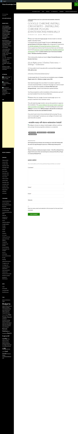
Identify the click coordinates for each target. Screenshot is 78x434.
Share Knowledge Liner (9, 4)
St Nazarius (8, 343)
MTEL (5, 324)
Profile (47, 11)
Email (29, 193)
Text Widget (4, 344)
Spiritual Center (5, 342)
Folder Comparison (5, 311)
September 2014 (5, 187)
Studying (4, 259)
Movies (3, 231)
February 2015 (5, 178)
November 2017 (5, 167)
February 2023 (5, 160)
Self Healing (4, 254)
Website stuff (5, 272)
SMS (8, 340)
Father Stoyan (7, 310)
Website (30, 200)
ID (2, 318)
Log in (3, 286)
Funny (3, 220)
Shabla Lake (4, 340)
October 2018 (5, 163)
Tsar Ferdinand (5, 346)
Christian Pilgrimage (6, 208)
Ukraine (9, 346)
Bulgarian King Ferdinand (7, 306)
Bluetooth (4, 206)
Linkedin (4, 227)
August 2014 (4, 189)
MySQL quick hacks (6, 237)
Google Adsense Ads (6, 312)
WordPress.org (5, 292)
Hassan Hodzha (5, 314)
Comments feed (5, 290)
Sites (43, 11)
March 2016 (4, 171)
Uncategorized (5, 265)
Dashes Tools (51, 132)
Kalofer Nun (4, 321)
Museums (4, 233)
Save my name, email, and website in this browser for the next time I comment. (45, 209)
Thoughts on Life (5, 263)
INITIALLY (5, 318)
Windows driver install (6, 273)
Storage (3, 257)
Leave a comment (49, 34)
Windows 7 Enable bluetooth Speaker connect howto (7, 68)
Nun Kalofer (9, 324)
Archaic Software (5, 203)
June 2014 (4, 193)
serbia (8, 338)
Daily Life (39, 19)
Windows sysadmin (6, 275)
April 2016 (4, 169)
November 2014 (5, 184)
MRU (3, 324)
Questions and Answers (48, 19)
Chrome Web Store (42, 132)
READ (8, 327)
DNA (6, 308)
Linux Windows (32, 134)
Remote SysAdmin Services (71, 11)
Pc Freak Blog (54, 11)
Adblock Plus (32, 132)
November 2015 (5, 175)
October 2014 (5, 186)
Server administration (6, 255)
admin (40, 34)
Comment (31, 167)
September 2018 (5, 165)
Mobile (3, 229)
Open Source (4, 325)
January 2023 (5, 162)
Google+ (4, 226)
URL (4, 348)
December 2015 (5, 173)
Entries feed (4, 288)
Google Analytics (5, 224)
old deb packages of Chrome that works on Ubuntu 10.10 (44, 46)
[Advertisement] (44, 5)
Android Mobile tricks (6, 201)
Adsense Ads (4, 299)
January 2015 (5, 180)
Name (30, 187)
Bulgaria (6, 303)
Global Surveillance (6, 222)
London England (8, 322)
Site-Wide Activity (36, 11)
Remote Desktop (5, 247)
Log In (4, 1)
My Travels (4, 235)
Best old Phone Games (6, 204)
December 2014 (5, 182)
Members (62, 11)
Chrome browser (32, 19)
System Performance (6, 261)
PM (5, 327)
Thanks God (9, 344)
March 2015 (4, 176)
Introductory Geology (6, 320)
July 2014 (4, 191)
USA (7, 349)
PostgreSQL (4, 242)
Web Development (6, 270)
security (3, 252)
